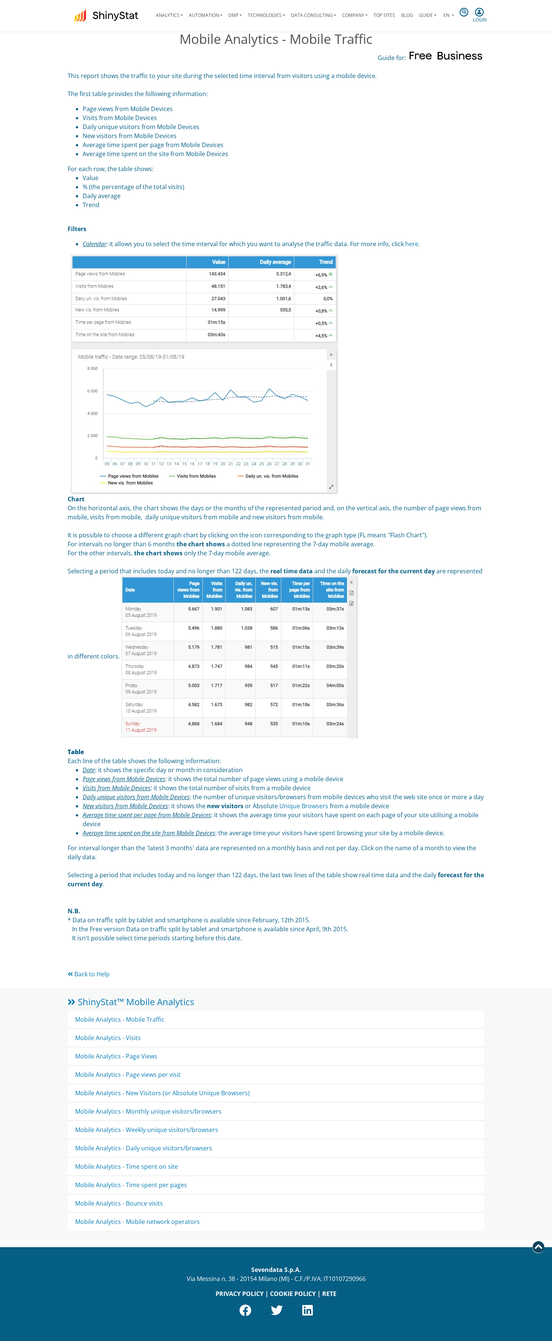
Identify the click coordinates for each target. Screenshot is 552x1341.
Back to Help (91, 974)
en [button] (446, 15)
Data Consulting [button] (312, 15)
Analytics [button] (167, 15)
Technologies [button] (265, 15)
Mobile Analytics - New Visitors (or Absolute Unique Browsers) (162, 1093)
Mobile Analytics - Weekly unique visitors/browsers (146, 1130)
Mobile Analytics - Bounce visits (119, 1203)
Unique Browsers (303, 806)
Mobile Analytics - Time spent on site (126, 1166)
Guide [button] (426, 15)
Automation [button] (204, 15)
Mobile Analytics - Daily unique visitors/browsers (143, 1148)
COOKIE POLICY (293, 1294)
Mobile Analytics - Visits (108, 1038)
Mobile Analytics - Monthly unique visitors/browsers (148, 1111)
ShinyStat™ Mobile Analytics (134, 1001)
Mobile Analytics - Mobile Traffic (119, 1019)
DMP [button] (233, 15)
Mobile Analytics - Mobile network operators (137, 1222)
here (411, 244)
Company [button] (353, 15)
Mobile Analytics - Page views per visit (128, 1074)
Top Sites (384, 15)
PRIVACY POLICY (240, 1294)
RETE (329, 1294)
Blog (407, 15)
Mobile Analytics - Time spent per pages (131, 1185)
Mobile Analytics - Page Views (116, 1056)
